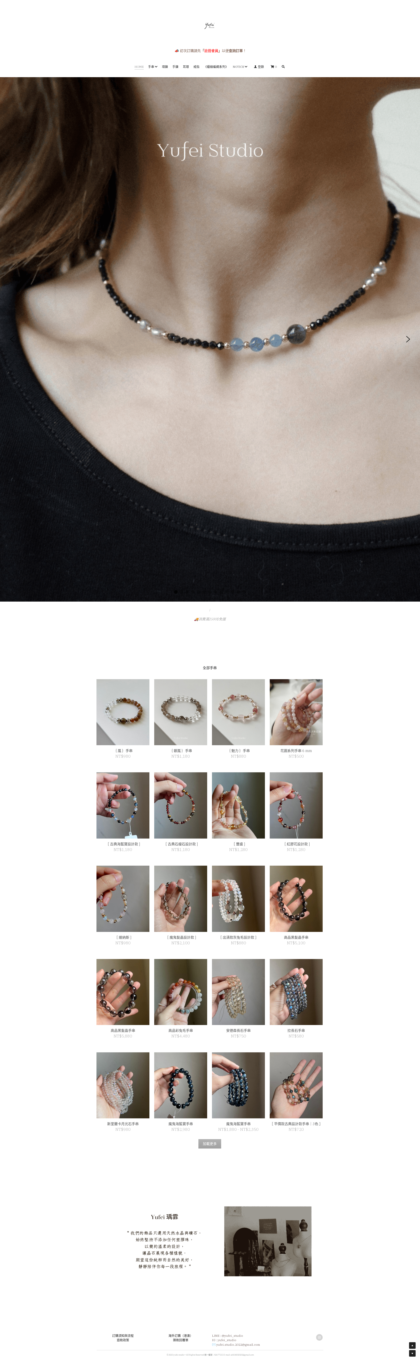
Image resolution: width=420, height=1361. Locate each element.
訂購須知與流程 (123, 1336)
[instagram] (319, 1337)
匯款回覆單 (180, 1340)
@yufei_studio (232, 1336)
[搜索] (283, 67)
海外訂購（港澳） (180, 1336)
